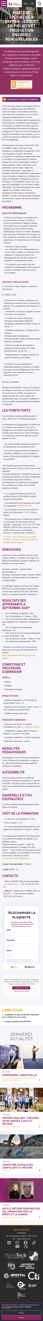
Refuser (21, 1313)
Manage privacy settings (21, 991)
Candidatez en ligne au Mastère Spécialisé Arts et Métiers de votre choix (20, 1015)
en (25, 3)
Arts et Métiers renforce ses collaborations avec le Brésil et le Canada (21, 1211)
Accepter (21, 1317)
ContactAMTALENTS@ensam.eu (16, 858)
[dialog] (21, 1311)
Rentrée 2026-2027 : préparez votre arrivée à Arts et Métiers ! (20, 1120)
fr (32, 3)
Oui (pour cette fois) (21, 988)
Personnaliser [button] (6, 1308)
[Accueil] (14, 3)
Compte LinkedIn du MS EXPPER (18, 1021)
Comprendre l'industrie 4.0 (19, 1075)
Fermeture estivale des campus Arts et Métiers (17, 1166)
